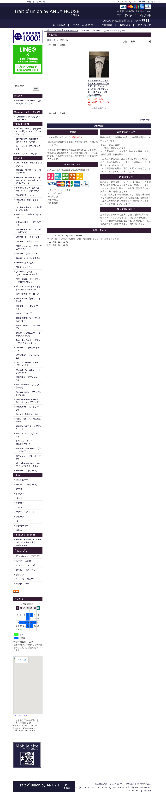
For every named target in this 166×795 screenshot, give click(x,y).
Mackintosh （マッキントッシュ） (28, 393)
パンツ (19, 498)
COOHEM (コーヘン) (26, 195)
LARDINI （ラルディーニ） (28, 349)
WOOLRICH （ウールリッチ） (28, 457)
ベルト (19, 507)
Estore (147, 790)
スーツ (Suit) (23, 561)
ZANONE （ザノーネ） (27, 470)
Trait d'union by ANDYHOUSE (61, 30)
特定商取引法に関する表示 (138, 784)
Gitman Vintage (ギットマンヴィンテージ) (28, 288)
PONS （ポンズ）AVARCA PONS (28, 420)
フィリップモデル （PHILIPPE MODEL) (26, 273)
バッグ (19, 521)
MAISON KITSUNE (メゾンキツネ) (28, 371)
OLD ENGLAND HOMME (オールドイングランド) (27, 400)
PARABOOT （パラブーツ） (27, 408)
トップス (20, 493)
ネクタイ (20, 503)
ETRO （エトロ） (24, 267)
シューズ (20, 516)
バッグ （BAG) (23, 583)
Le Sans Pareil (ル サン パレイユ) (29, 208)
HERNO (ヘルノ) (24, 313)
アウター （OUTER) (25, 565)
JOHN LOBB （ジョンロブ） (28, 326)
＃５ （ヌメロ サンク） (27, 153)
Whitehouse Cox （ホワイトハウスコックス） (28, 464)
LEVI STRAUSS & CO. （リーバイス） (27, 363)
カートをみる (59, 25)
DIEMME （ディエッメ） (28, 253)
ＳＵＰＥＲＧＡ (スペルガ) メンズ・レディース (27, 189)
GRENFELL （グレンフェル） (28, 307)
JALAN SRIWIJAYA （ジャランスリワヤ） (28, 334)
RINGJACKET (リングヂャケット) (29, 427)
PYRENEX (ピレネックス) (27, 201)
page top (144, 119)
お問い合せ (125, 25)
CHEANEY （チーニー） (27, 241)
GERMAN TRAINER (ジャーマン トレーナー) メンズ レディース (28, 180)
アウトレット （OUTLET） (29, 556)
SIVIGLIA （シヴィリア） (27, 435)
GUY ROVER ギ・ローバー (28, 294)
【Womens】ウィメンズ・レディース (28, 118)
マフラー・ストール (25, 512)
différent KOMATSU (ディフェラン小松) (27, 140)
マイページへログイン (83, 25)
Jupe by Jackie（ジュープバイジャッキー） (28, 341)
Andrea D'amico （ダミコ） (29, 216)
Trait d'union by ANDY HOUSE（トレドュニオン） (137, 1)
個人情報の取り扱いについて (108, 784)
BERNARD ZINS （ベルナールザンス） (29, 230)
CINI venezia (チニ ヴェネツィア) (29, 247)
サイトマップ (144, 25)
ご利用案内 (107, 25)
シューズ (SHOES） (25, 579)
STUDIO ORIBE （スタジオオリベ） (28, 171)
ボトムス (20, 574)
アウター (20, 489)
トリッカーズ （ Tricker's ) (24, 442)
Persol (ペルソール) (27, 414)
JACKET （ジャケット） (28, 570)
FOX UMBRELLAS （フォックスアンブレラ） (28, 280)
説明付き (51, 40)
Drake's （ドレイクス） (28, 258)
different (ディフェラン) (28, 147)
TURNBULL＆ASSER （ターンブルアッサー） (28, 101)
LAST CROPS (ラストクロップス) (29, 164)
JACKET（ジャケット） (27, 484)
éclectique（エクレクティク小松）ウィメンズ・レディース (28, 131)
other (19, 530)
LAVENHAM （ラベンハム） (27, 356)
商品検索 (20, 85)
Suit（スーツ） (23, 479)
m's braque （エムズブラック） (28, 386)
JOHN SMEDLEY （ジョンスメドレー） (28, 319)
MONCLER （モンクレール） (28, 378)
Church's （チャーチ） (28, 237)
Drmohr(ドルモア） (25, 262)
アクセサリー (22, 525)
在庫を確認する (98, 108)
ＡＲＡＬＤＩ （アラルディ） (28, 223)
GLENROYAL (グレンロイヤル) (28, 300)
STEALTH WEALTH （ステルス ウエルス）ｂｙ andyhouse (29, 542)
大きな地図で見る (20, 715)
